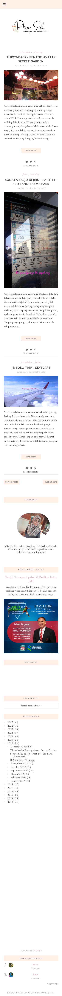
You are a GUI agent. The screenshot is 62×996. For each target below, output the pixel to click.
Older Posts (51, 482)
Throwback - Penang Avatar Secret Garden (31, 59)
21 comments (31, 166)
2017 (11, 788)
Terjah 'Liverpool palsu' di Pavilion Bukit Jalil (31, 579)
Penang (38, 51)
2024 (11, 725)
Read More (31, 151)
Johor (38, 362)
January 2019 (18, 780)
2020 (11, 739)
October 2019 (18, 767)
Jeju (25, 174)
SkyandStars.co (46, 993)
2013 (11, 801)
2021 (11, 736)
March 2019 (18, 774)
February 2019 (19, 777)
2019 (11, 743)
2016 (11, 791)
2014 (11, 798)
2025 (11, 722)
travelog (34, 174)
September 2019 (20, 770)
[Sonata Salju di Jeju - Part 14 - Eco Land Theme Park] (31, 287)
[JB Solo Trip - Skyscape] (31, 405)
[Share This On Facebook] (27, 161)
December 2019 (19, 746)
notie (35, 964)
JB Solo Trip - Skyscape (31, 368)
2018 (11, 784)
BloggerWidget (52, 983)
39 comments (31, 472)
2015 (11, 794)
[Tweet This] (31, 161)
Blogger (37, 951)
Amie (35, 974)
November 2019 (20, 763)
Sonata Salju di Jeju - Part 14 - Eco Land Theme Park (31, 182)
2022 (11, 732)
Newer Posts (11, 482)
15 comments (31, 353)
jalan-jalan (26, 51)
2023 (11, 729)
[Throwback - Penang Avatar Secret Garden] (31, 99)
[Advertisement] (31, 840)
